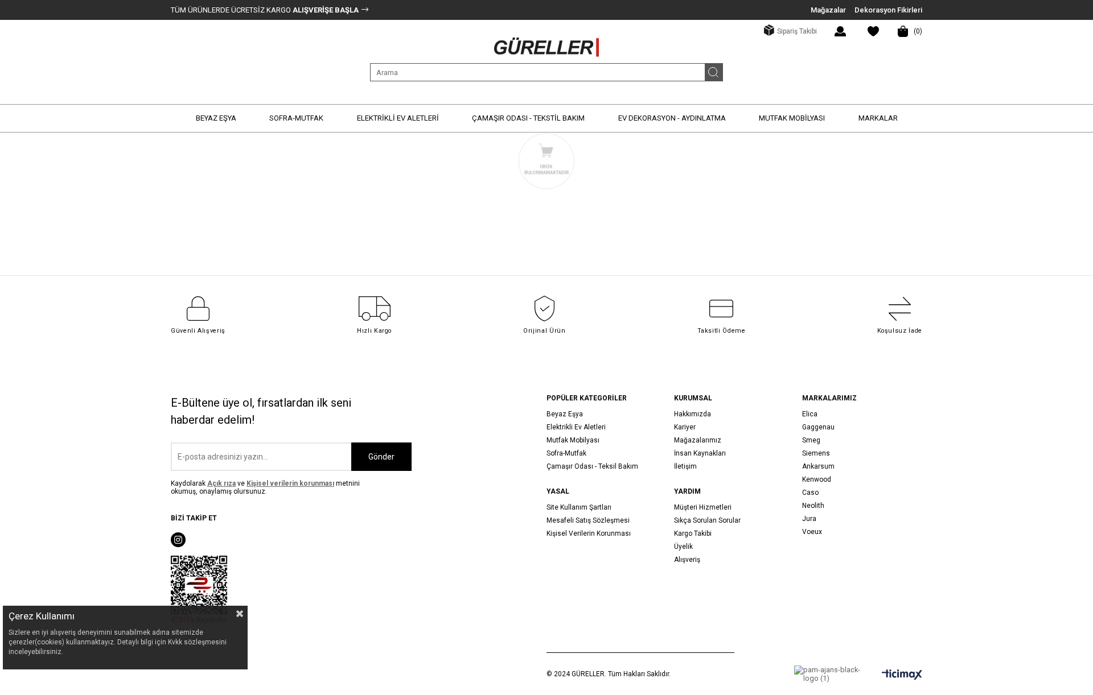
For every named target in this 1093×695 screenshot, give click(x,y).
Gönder (381, 456)
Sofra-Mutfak (566, 453)
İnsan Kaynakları (700, 453)
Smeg (811, 440)
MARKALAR (878, 118)
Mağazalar (828, 10)
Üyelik (683, 547)
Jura (809, 519)
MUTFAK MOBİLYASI (792, 118)
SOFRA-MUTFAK (296, 118)
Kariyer (685, 427)
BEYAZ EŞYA (216, 118)
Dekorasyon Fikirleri (888, 10)
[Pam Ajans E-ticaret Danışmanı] (828, 673)
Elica (809, 414)
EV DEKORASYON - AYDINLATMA (672, 118)
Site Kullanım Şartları (578, 507)
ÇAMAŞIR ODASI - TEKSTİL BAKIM (528, 118)
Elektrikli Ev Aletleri (576, 427)
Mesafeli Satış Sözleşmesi (588, 520)
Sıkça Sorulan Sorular (707, 520)
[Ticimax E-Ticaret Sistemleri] (902, 675)
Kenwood (816, 479)
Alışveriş (687, 560)
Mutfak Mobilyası (572, 440)
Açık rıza (221, 483)
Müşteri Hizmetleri (703, 507)
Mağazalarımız (697, 440)
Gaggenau (818, 427)
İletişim (685, 466)
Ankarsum (818, 466)
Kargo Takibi (693, 533)
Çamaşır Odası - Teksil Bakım (592, 466)
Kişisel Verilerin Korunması (588, 533)
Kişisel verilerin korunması (290, 483)
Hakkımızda (692, 414)
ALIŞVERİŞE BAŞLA (325, 10)
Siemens (816, 453)
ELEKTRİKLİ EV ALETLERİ (398, 118)
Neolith (813, 506)
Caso (810, 493)
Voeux (812, 532)
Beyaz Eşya (564, 414)
